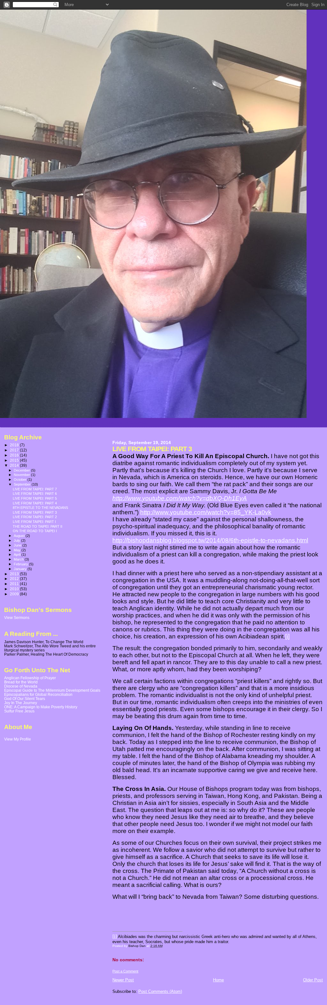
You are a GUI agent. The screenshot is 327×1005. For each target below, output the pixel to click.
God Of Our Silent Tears (24, 698)
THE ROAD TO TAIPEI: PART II (37, 526)
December (22, 470)
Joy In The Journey (20, 703)
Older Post (313, 980)
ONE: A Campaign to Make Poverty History (40, 707)
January (20, 569)
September (23, 484)
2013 (15, 574)
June (18, 545)
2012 (15, 579)
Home (218, 980)
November (22, 475)
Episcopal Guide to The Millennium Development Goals (52, 690)
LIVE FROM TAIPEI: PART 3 (35, 512)
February (21, 564)
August (20, 536)
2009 (15, 594)
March (19, 559)
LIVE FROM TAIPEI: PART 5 (35, 498)
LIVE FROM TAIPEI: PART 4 (35, 503)
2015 (15, 460)
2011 (15, 584)
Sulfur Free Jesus (19, 711)
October (20, 479)
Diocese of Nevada (20, 686)
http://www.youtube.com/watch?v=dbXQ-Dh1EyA (179, 498)
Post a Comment (125, 971)
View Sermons (16, 617)
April (17, 554)
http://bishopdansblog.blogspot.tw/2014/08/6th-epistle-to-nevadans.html (210, 540)
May (17, 550)
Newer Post (123, 980)
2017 (15, 450)
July (17, 540)
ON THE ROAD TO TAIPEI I (35, 531)
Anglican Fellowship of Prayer (30, 678)
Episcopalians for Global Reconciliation (38, 694)
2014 (15, 465)
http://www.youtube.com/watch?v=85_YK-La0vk (205, 512)
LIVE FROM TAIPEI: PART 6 (35, 493)
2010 (15, 589)
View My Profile (17, 739)
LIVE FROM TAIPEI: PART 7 (35, 489)
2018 (15, 445)
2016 (15, 455)
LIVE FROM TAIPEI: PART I (34, 522)
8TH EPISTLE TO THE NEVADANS (40, 508)
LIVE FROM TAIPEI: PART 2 (35, 517)
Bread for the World (21, 682)
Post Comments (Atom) (160, 991)
